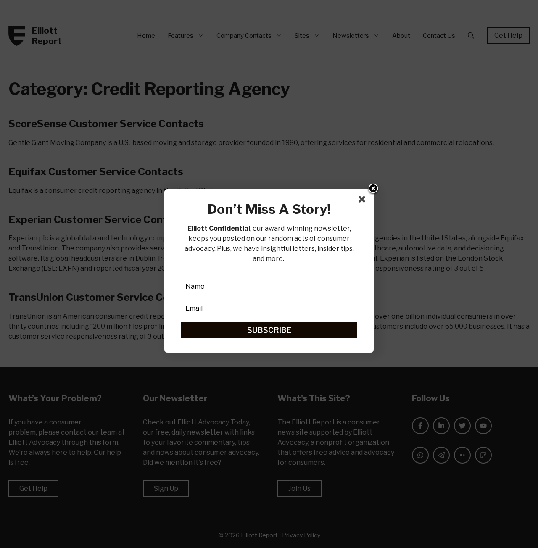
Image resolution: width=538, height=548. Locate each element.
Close (373, 189)
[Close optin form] (364, 201)
